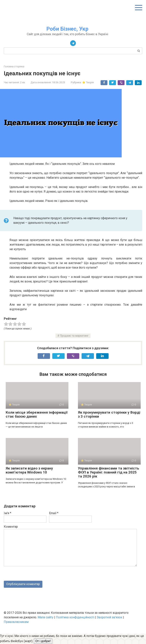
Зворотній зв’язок (109, 617)
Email (53, 513)
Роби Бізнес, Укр (67, 29)
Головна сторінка (14, 66)
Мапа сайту (45, 617)
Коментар (11, 526)
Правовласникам (16, 622)
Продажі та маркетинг (74, 335)
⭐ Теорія (88, 82)
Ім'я (7, 513)
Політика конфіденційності (75, 617)
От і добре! (43, 641)
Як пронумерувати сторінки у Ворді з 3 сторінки (109, 414)
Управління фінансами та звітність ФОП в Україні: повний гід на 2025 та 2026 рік (108, 472)
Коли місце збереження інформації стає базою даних (36, 414)
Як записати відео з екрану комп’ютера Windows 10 (29, 470)
